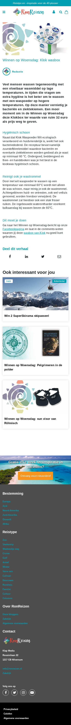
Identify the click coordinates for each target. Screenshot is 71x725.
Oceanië (7, 519)
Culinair (7, 576)
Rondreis (7, 585)
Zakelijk (7, 619)
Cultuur (7, 593)
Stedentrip (8, 544)
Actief (6, 562)
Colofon (8, 713)
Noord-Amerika (11, 510)
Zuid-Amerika (10, 515)
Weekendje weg (11, 549)
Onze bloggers (10, 614)
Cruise (6, 553)
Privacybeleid (11, 709)
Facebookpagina (13, 229)
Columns (7, 598)
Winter (6, 567)
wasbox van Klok (34, 232)
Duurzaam (8, 580)
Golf (5, 558)
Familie (7, 589)
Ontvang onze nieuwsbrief (35, 475)
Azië (5, 506)
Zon (5, 540)
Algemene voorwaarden (15, 623)
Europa (6, 501)
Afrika (6, 524)
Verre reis (8, 571)
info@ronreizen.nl (12, 668)
